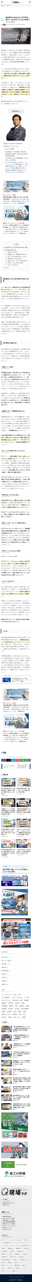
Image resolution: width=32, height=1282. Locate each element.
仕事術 (6, 964)
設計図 (10, 1017)
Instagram (21, 162)
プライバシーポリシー (19, 1277)
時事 (5, 981)
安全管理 (10, 1003)
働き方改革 (15, 1000)
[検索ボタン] (30, 2)
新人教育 (10, 1008)
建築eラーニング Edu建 (9, 1223)
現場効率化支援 (7, 1216)
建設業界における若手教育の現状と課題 (16, 247)
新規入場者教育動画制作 (9, 1222)
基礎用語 (4, 1003)
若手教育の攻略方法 (10, 250)
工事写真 (17, 1003)
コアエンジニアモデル (17, 997)
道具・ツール (17, 1017)
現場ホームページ (7, 1227)
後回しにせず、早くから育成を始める (18, 260)
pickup (14, 994)
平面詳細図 (4, 1006)
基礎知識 (6, 970)
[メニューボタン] (2, 2)
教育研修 (4, 1008)
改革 (6, 974)
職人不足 (4, 1017)
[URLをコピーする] (28, 760)
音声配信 (14, 162)
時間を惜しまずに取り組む (15, 258)
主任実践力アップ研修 (8, 1220)
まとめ (7, 267)
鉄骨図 (23, 1017)
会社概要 (5, 1199)
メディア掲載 (7, 960)
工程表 (22, 1003)
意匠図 (27, 1006)
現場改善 (15, 1014)
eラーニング (8, 994)
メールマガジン (7, 1201)
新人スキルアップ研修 (8, 1218)
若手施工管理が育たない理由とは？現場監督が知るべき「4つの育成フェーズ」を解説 (20, 680)
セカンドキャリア (6, 1000)
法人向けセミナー (7, 1229)
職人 (24, 1014)
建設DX (11, 1006)
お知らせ (6, 957)
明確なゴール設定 (12, 252)
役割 (16, 1006)
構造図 (19, 1011)
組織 (5, 984)
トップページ (11, 1277)
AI (2, 994)
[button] (3, 760)
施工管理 (9, 1011)
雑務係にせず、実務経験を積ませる (17, 254)
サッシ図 (26, 997)
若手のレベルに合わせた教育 (15, 262)
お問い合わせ (6, 1205)
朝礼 (15, 1011)
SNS (19, 994)
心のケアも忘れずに (13, 265)
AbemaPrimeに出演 (11, 172)
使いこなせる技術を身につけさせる (17, 256)
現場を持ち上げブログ (8, 1203)
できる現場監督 (5, 997)
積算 (20, 1014)
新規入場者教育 (25, 1008)
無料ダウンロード (6, 1014)
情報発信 (21, 1006)
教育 (4, 24)
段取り (24, 1011)
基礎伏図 (26, 1000)
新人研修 (17, 1008)
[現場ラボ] (16, 2)
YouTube (8, 162)
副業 (5, 967)
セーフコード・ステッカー (10, 1225)
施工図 (3, 1011)
